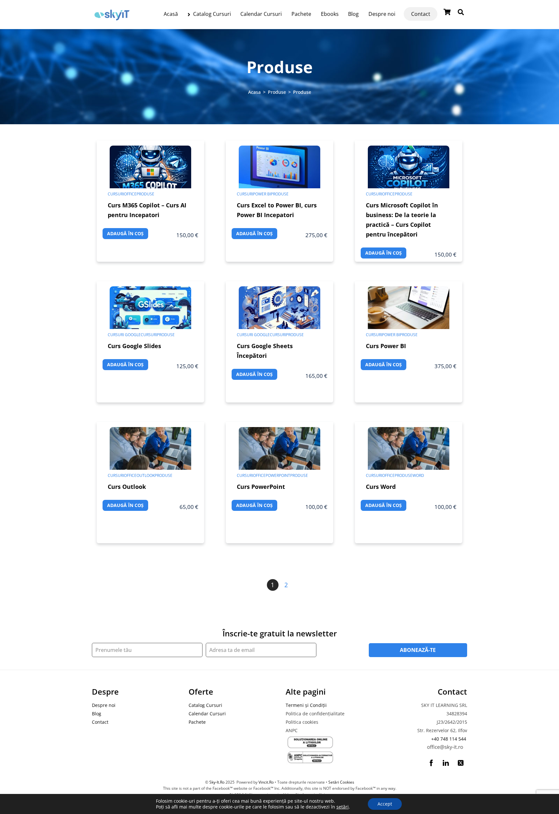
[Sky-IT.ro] (112, 22)
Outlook (146, 475)
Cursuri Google (124, 334)
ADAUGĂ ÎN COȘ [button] (125, 233)
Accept (385, 804)
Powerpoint (278, 475)
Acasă (171, 13)
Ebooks (330, 13)
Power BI (262, 194)
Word (418, 475)
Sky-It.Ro (217, 782)
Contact (420, 13)
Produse (145, 194)
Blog (353, 13)
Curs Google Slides (134, 346)
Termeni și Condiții (306, 705)
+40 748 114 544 (448, 739)
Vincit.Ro (266, 782)
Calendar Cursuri (261, 13)
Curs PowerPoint (261, 486)
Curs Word (381, 486)
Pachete (301, 13)
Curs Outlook (127, 486)
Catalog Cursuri (211, 13)
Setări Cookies (341, 782)
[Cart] (447, 12)
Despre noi (381, 13)
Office (130, 194)
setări (342, 807)
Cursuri (116, 194)
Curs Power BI (386, 346)
